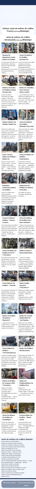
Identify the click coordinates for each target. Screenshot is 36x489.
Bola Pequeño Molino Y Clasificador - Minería (14, 462)
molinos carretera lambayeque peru (11, 474)
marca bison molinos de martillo (10, 464)
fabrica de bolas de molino (8, 471)
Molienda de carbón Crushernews (11, 453)
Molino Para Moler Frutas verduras (11, 450)
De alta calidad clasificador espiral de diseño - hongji (16, 460)
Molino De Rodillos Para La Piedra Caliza (12, 469)
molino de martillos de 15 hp (9, 448)
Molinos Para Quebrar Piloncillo (10, 466)
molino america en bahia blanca (10, 441)
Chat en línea (11, 483)
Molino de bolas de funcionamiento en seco (13, 467)
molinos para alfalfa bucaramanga (11, 455)
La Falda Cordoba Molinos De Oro (10, 457)
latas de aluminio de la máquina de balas (12, 473)
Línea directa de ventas (27, 484)
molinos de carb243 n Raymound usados (12, 445)
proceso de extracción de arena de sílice (13, 447)
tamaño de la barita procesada (10, 459)
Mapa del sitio (5, 476)
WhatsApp (24, 31)
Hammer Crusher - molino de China (11, 452)
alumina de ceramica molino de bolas (11, 443)
